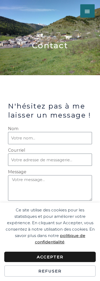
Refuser (50, 271)
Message (17, 171)
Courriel (16, 150)
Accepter (50, 256)
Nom (13, 128)
